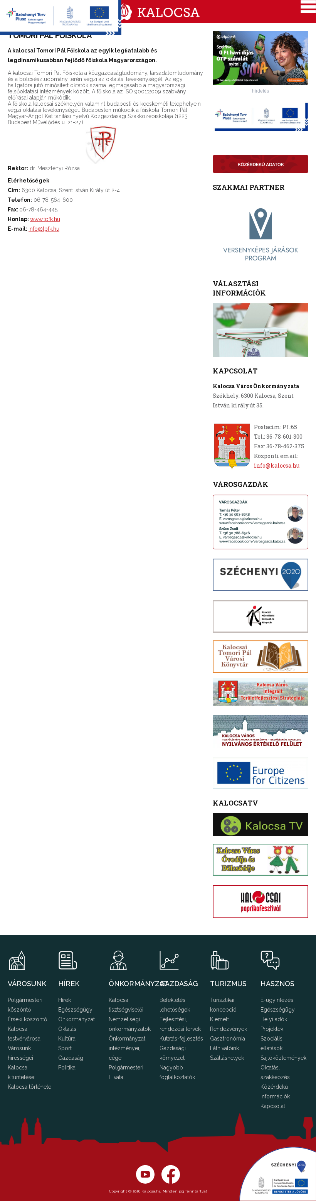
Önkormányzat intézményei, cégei (127, 1048)
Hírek (64, 1000)
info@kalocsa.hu (276, 465)
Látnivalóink (224, 1048)
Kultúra (67, 1038)
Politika (67, 1067)
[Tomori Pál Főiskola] (107, 162)
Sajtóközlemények (283, 1058)
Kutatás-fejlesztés (181, 1038)
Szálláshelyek (227, 1058)
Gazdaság (70, 1058)
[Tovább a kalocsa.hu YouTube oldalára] (170, 1181)
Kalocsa (158, 11)
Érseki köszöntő (27, 1019)
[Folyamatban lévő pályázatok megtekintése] (60, 32)
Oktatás (67, 1029)
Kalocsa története (29, 1087)
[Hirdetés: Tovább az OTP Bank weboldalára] (260, 82)
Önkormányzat (76, 1019)
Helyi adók (274, 1019)
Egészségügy (75, 1010)
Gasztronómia (227, 1038)
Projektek (272, 1029)
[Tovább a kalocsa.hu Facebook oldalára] (145, 1181)
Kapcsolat (273, 1106)
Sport (65, 1048)
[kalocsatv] (260, 824)
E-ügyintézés (277, 1000)
